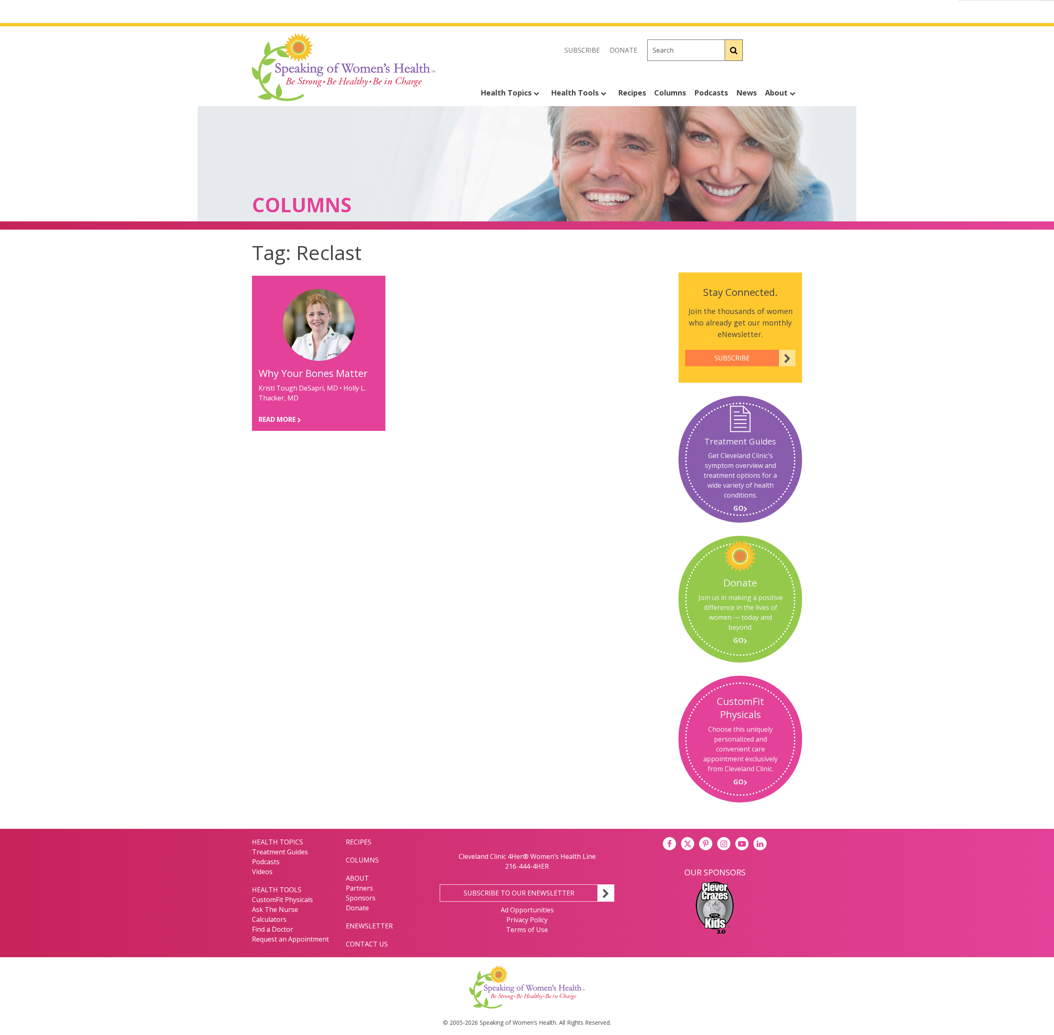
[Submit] (734, 50)
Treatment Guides (280, 851)
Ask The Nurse (275, 909)
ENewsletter (369, 925)
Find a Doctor (272, 929)
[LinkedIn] (760, 843)
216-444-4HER (527, 866)
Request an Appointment (290, 939)
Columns (670, 93)
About (777, 93)
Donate (623, 50)
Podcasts (711, 93)
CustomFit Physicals (282, 899)
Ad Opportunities (527, 909)
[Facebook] (759, 50)
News (746, 93)
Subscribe (582, 50)
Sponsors (360, 897)
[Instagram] (795, 50)
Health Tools (576, 93)
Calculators (269, 919)
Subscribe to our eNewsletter (519, 893)
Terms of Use (527, 929)
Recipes (632, 93)
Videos (262, 871)
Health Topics (507, 93)
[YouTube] (742, 843)
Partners (359, 888)
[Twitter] (777, 50)
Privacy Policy (527, 919)
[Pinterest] (705, 843)
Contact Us (367, 944)
